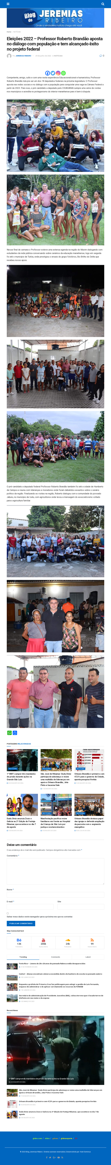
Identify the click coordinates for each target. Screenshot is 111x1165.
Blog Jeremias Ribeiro (34, 1152)
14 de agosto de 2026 (83, 783)
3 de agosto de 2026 (15, 830)
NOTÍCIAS (17, 32)
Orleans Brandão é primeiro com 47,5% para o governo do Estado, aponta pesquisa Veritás (89, 777)
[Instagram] (58, 73)
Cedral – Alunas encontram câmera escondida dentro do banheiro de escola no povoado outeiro (60, 974)
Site (59, 902)
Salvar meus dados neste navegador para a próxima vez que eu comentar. (40, 917)
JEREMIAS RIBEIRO (23, 56)
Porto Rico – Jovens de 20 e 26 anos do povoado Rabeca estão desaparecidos (52, 964)
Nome (10, 889)
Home (9, 32)
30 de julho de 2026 (83, 830)
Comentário (13, 855)
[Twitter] (52, 73)
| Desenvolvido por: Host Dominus (78, 1152)
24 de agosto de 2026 (15, 783)
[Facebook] (47, 73)
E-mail (10, 901)
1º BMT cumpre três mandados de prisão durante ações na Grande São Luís (21, 777)
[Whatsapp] (63, 73)
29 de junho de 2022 (43, 56)
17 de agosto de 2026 (49, 788)
